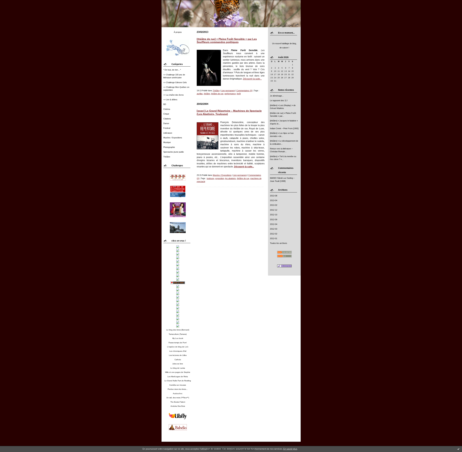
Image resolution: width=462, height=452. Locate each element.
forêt (239, 94)
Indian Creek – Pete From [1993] (284, 128)
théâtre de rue (217, 94)
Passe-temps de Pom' (178, 343)
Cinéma (166, 109)
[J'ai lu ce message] (458, 448)
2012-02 (273, 234)
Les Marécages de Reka (177, 377)
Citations (167, 119)
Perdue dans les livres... (178, 389)
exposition (219, 178)
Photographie (169, 147)
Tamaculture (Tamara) (178, 334)
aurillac (200, 94)
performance (230, 94)
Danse (166, 123)
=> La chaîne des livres (173, 95)
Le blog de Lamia (177, 368)
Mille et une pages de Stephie (177, 372)
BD (164, 104)
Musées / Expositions (172, 138)
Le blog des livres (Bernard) (177, 330)
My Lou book (177, 338)
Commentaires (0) (244, 90)
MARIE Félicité (276, 178)
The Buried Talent (177, 402)
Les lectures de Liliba (178, 355)
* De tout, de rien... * (172, 70)
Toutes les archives (278, 243)
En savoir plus (290, 449)
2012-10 (273, 215)
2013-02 (273, 205)
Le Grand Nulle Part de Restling (177, 381)
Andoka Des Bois (178, 406)
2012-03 (273, 229)
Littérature (167, 133)
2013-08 (273, 196)
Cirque (166, 114)
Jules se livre (177, 364)
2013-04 (273, 200)
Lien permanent (228, 90)
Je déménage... (277, 96)
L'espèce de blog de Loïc (177, 347)
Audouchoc (177, 393)
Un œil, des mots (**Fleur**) (177, 398)
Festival (166, 128)
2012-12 (273, 210)
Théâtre (166, 157)
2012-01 (273, 238)
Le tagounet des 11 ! (279, 100)
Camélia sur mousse (177, 385)
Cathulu (178, 360)
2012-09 (273, 219)
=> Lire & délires (170, 99)
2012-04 (273, 224)
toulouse (210, 178)
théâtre (207, 94)
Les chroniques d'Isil (177, 351)
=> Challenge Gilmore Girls (175, 82)
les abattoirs (230, 178)
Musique (167, 142)
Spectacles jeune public (173, 152)
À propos (178, 32)
